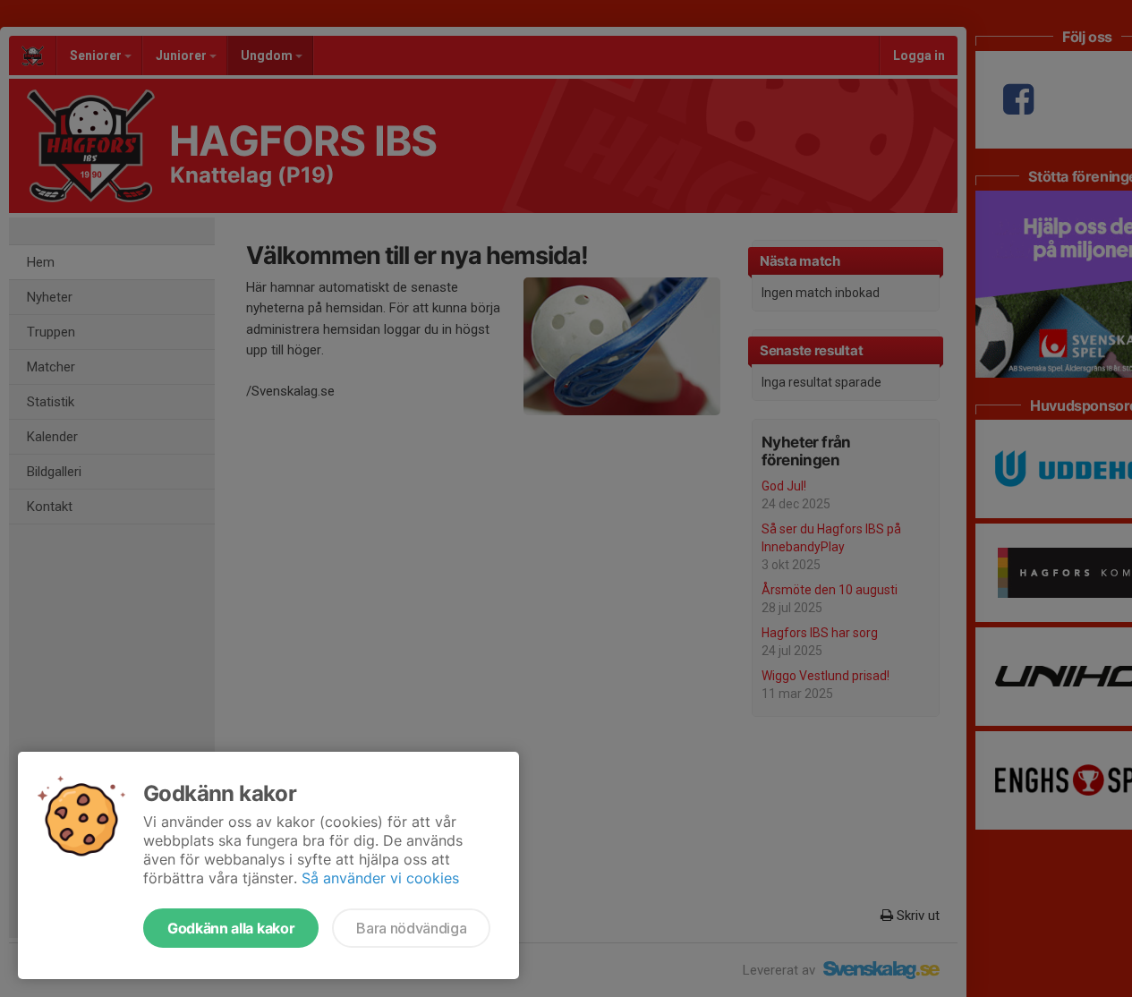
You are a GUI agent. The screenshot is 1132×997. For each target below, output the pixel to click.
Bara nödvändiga (411, 928)
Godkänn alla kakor (230, 928)
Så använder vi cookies (380, 878)
